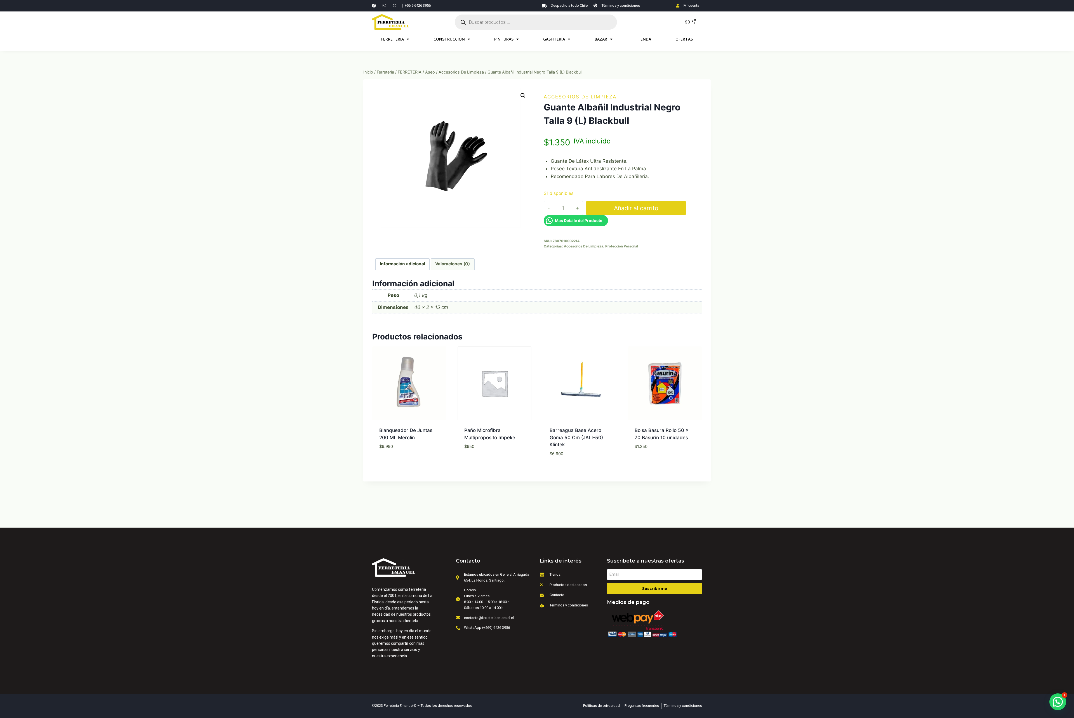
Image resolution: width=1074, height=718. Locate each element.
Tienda (644, 39)
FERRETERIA (392, 39)
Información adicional (402, 263)
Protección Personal (621, 246)
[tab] (402, 264)
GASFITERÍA (554, 39)
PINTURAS (504, 39)
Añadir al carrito (636, 208)
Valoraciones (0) (452, 263)
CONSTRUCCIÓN (449, 39)
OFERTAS (684, 39)
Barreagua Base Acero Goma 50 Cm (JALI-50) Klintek (576, 437)
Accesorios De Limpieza (580, 97)
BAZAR (601, 39)
